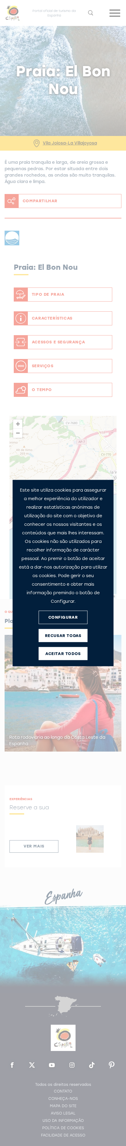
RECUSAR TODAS (63, 635)
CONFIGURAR (63, 617)
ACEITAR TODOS (63, 653)
